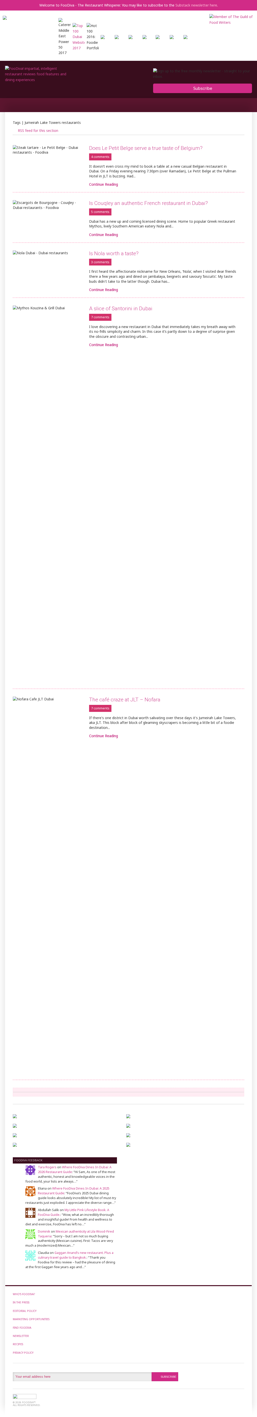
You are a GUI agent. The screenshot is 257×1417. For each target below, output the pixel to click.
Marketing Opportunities (31, 1319)
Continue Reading (103, 184)
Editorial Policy (24, 1311)
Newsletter (21, 1336)
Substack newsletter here (196, 5)
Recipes (18, 1344)
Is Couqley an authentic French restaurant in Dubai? (148, 203)
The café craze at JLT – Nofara (124, 700)
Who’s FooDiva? (24, 1294)
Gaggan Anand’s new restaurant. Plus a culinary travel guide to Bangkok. (75, 1255)
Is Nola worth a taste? (114, 253)
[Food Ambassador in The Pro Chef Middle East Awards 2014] (130, 37)
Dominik (44, 1231)
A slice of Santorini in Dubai (120, 309)
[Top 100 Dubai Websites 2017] (79, 48)
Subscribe (202, 88)
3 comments (100, 262)
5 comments (100, 212)
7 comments (100, 317)
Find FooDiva (22, 1327)
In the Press (21, 1302)
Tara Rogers (47, 1167)
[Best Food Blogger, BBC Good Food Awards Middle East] (103, 37)
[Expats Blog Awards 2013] (145, 37)
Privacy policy (23, 1352)
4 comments (100, 157)
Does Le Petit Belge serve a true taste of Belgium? (146, 148)
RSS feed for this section (38, 130)
